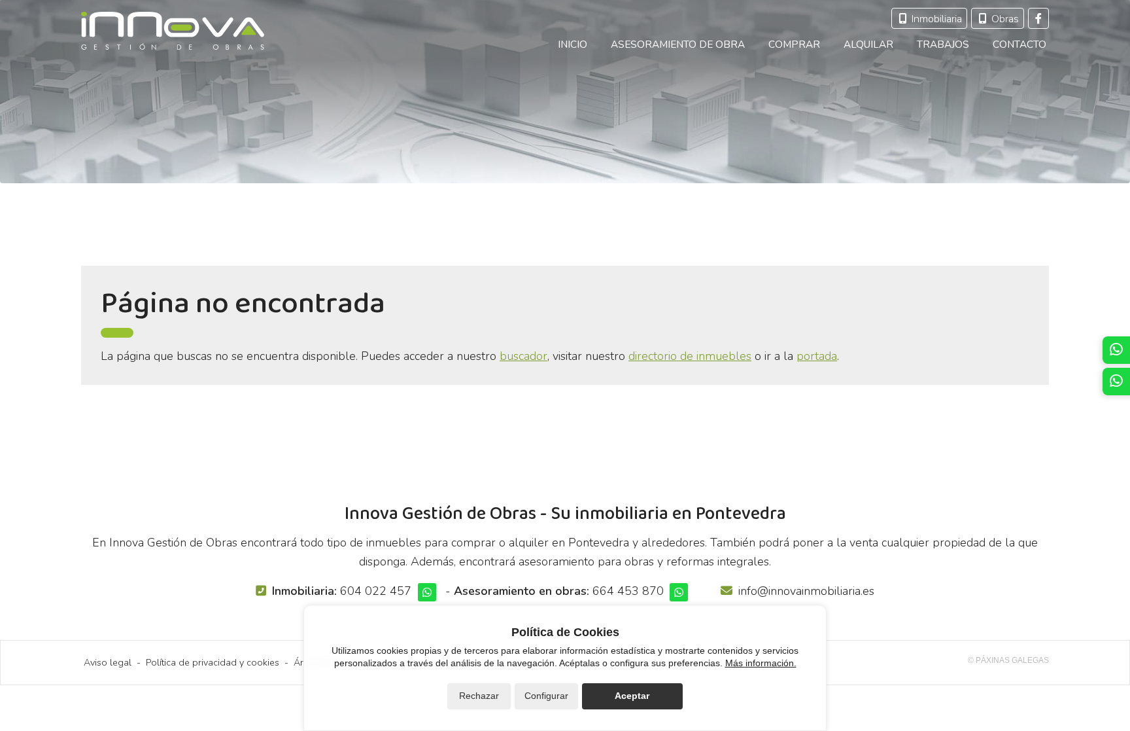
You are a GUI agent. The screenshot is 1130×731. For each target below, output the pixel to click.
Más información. (760, 663)
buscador (523, 356)
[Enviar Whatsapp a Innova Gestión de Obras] (427, 592)
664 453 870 (628, 591)
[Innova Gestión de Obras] (172, 31)
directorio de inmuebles (689, 356)
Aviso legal (107, 662)
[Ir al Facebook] (1038, 18)
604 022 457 (375, 591)
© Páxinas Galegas (1008, 660)
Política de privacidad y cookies (212, 662)
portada (816, 356)
